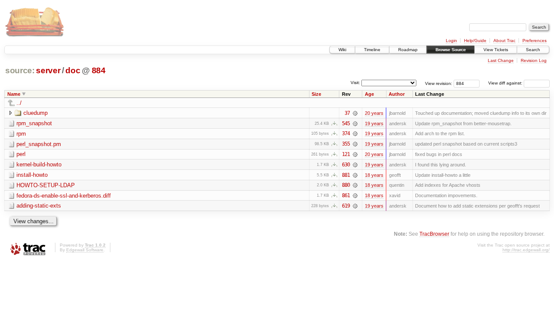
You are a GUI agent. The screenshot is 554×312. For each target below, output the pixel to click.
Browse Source (450, 49)
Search (533, 49)
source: (20, 70)
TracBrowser (434, 234)
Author (397, 94)
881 (346, 175)
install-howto (32, 175)
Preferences (534, 40)
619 (346, 206)
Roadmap (408, 49)
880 (346, 185)
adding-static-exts (38, 205)
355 (346, 144)
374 (346, 133)
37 (347, 113)
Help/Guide (475, 40)
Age (369, 94)
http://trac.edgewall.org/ (526, 249)
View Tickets (495, 49)
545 (346, 123)
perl (21, 154)
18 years (374, 175)
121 (346, 154)
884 (99, 70)
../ (19, 103)
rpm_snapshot (34, 123)
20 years (374, 113)
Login (451, 40)
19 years (374, 123)
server (48, 70)
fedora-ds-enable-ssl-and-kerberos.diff (63, 195)
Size (316, 94)
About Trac (504, 40)
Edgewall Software (84, 249)
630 (346, 165)
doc (72, 70)
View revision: (438, 83)
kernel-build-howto (38, 164)
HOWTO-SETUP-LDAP (45, 185)
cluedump (35, 113)
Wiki (342, 49)
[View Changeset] (355, 113)
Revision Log (534, 60)
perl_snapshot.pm (38, 144)
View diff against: (506, 83)
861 (346, 195)
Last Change (501, 60)
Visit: (355, 82)
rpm (21, 133)
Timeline (372, 49)
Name (13, 94)
